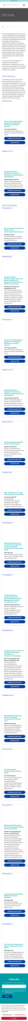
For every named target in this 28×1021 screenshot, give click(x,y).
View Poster (14, 142)
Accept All (14, 1018)
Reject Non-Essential (20, 1014)
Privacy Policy (4, 1011)
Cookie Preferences (7, 1014)
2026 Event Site (14, 0)
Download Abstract (15, 138)
